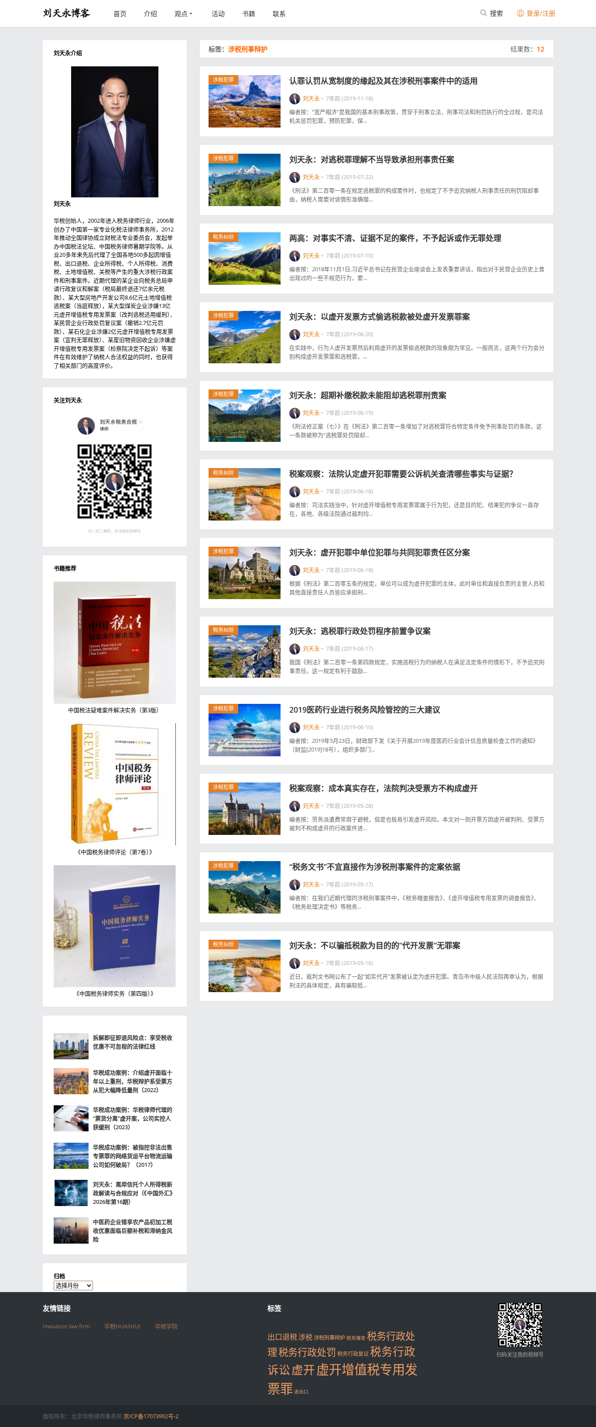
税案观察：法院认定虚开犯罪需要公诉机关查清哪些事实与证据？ (403, 474)
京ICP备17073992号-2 (150, 1416)
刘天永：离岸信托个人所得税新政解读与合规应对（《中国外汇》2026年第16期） (134, 1193)
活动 (218, 13)
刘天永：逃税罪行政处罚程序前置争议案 (360, 631)
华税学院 (166, 1326)
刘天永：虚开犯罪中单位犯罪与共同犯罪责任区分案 (379, 552)
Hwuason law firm (66, 1326)
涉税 (305, 1337)
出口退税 (282, 1337)
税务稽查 (356, 1338)
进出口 (301, 1392)
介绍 (150, 13)
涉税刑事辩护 (329, 1337)
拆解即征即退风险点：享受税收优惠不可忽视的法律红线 (132, 1042)
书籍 (248, 13)
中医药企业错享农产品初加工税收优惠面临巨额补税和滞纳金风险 (132, 1230)
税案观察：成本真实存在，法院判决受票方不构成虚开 (383, 788)
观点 (181, 13)
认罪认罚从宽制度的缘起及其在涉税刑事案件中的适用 (383, 81)
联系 (279, 13)
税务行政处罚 (307, 1352)
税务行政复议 (353, 1354)
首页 (120, 13)
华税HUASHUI (122, 1326)
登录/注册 (540, 13)
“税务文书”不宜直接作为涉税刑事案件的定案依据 (374, 867)
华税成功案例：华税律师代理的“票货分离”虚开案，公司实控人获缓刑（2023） (132, 1118)
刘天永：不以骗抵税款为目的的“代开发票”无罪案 (374, 945)
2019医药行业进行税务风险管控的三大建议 (364, 709)
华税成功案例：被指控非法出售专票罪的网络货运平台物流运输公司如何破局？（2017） (132, 1155)
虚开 (303, 1370)
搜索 (495, 13)
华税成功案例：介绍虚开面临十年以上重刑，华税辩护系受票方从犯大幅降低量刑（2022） (132, 1081)
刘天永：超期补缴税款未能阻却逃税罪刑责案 (367, 395)
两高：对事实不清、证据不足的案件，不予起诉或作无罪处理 (395, 238)
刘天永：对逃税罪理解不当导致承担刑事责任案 (371, 159)
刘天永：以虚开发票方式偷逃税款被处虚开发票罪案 (380, 316)
